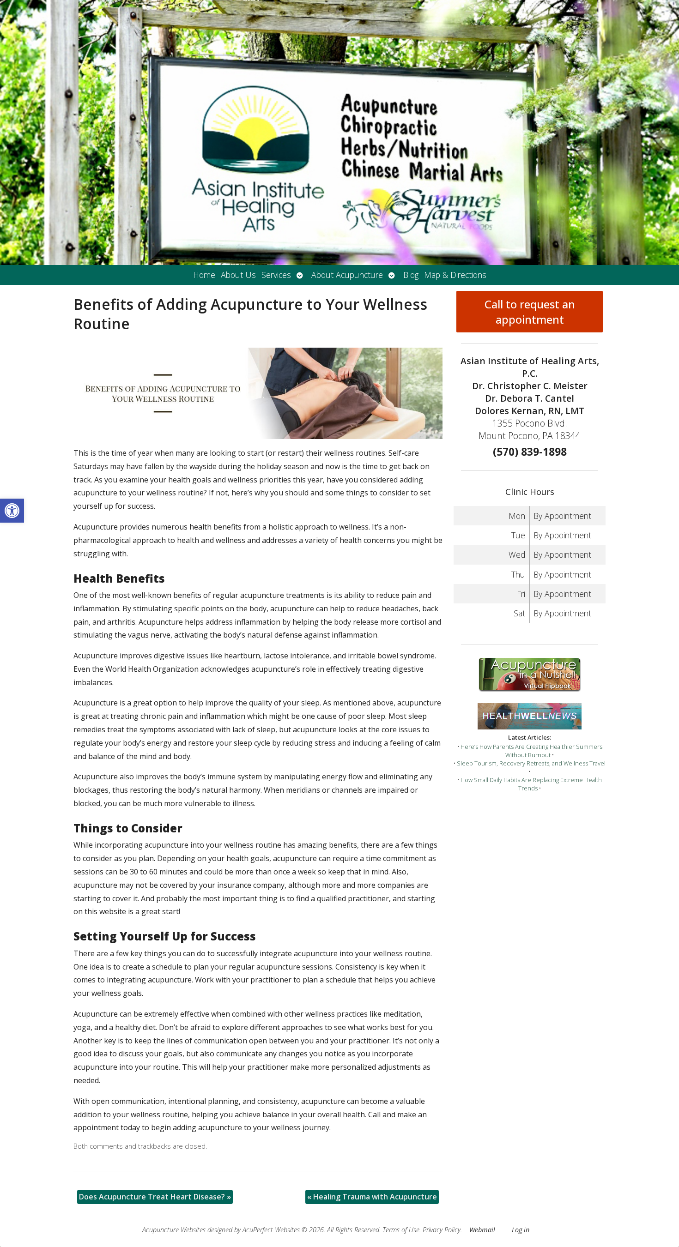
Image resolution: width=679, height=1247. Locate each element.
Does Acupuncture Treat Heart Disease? (155, 1197)
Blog (410, 274)
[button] (12, 511)
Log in (520, 1229)
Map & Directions (455, 274)
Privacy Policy (442, 1229)
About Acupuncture (347, 274)
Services (276, 274)
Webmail (482, 1229)
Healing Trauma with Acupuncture (372, 1197)
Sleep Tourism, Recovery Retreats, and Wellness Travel (531, 763)
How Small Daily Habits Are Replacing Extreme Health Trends (531, 784)
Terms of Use (400, 1229)
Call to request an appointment (530, 311)
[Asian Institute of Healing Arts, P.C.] (339, 132)
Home (204, 274)
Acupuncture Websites (174, 1229)
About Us (238, 274)
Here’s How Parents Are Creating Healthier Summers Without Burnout (531, 750)
